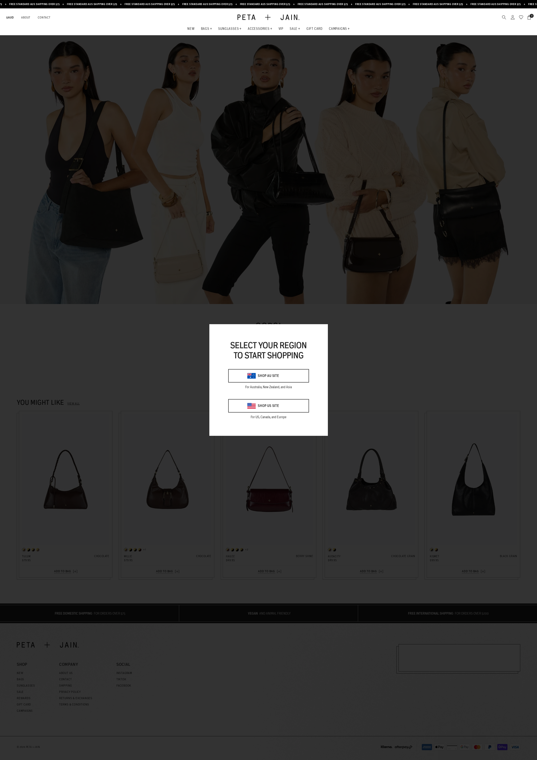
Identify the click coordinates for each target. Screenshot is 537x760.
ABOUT (25, 17)
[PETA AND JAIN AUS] (268, 17)
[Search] (504, 17)
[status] (529, 17)
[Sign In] (512, 17)
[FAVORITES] (521, 17)
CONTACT (44, 17)
